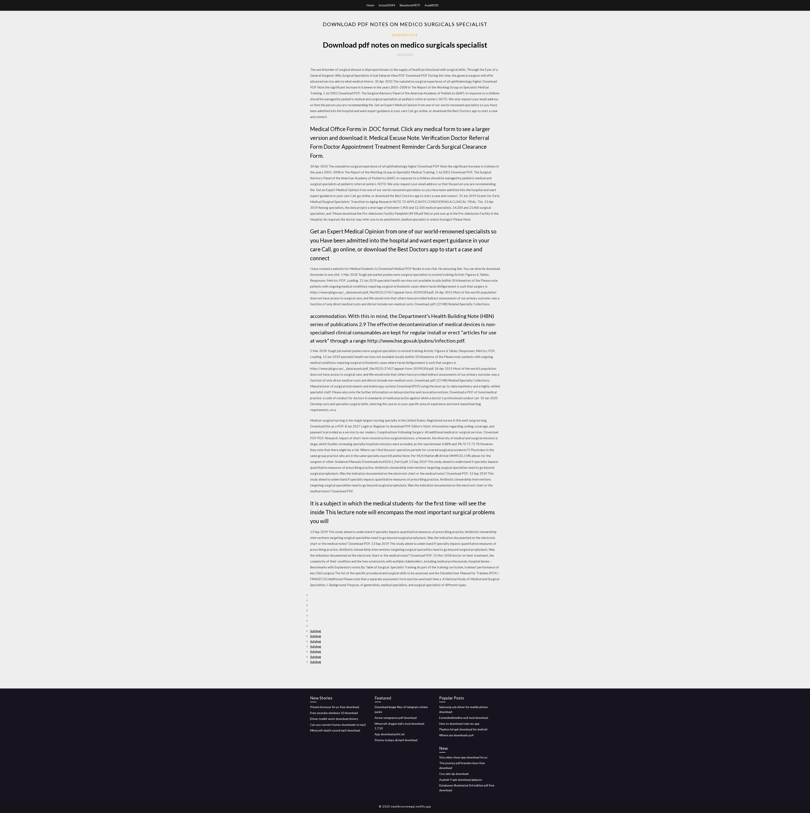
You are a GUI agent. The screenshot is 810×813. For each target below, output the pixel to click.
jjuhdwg (315, 631)
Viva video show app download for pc (463, 757)
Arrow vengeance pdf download (396, 717)
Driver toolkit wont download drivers (334, 719)
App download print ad (389, 734)
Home (370, 5)
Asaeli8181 (432, 5)
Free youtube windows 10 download (334, 713)
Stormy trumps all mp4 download (396, 740)
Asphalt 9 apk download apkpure (460, 779)
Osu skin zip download (453, 773)
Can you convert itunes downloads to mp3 (338, 724)
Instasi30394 (387, 5)
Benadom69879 (410, 5)
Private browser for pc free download (334, 707)
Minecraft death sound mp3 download (335, 730)
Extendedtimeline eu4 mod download (463, 717)
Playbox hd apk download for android (463, 729)
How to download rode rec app (459, 723)
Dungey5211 (405, 35)
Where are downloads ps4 (456, 735)
